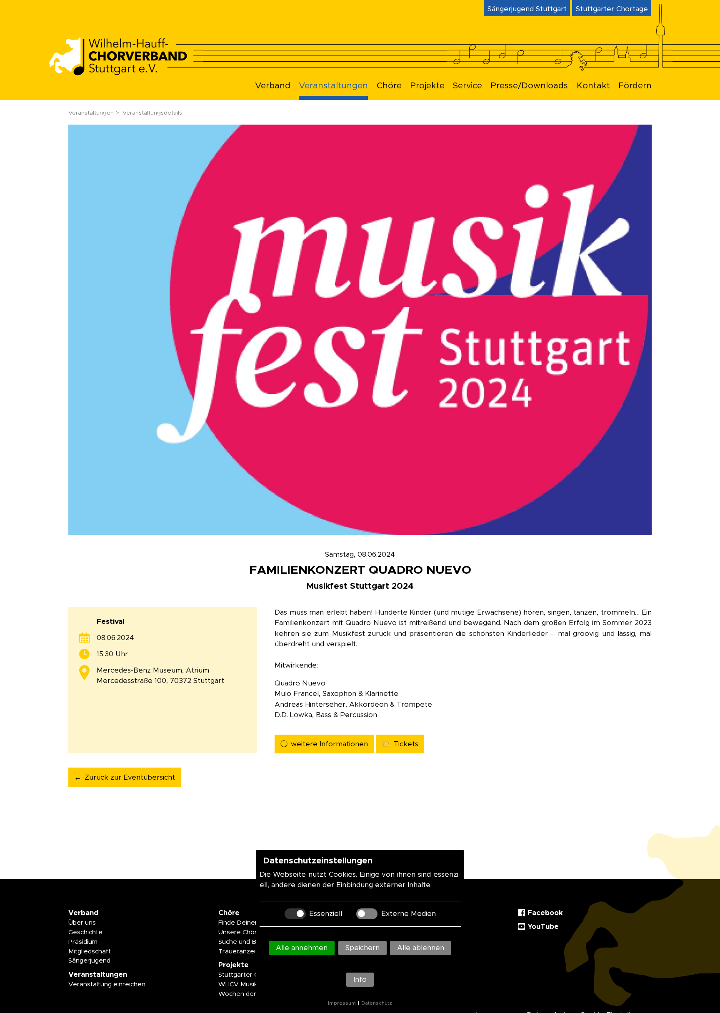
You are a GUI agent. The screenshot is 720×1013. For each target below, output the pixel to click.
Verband (272, 86)
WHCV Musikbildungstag (255, 984)
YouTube (543, 926)
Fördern (635, 86)
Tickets (406, 744)
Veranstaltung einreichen (106, 984)
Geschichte (85, 932)
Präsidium (83, 942)
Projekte (427, 86)
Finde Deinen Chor (246, 923)
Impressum (342, 1003)
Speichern (362, 947)
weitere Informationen (329, 744)
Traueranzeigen (242, 951)
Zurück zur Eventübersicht (130, 777)
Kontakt (593, 86)
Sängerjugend (89, 961)
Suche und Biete (243, 942)
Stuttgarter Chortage (612, 9)
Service (467, 86)
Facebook (545, 912)
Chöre (389, 86)
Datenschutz (376, 1003)
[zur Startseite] (125, 72)
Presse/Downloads (529, 86)
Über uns (82, 923)
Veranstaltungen (333, 86)
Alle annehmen (302, 947)
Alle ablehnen (420, 947)
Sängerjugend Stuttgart (527, 9)
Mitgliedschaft (89, 951)
